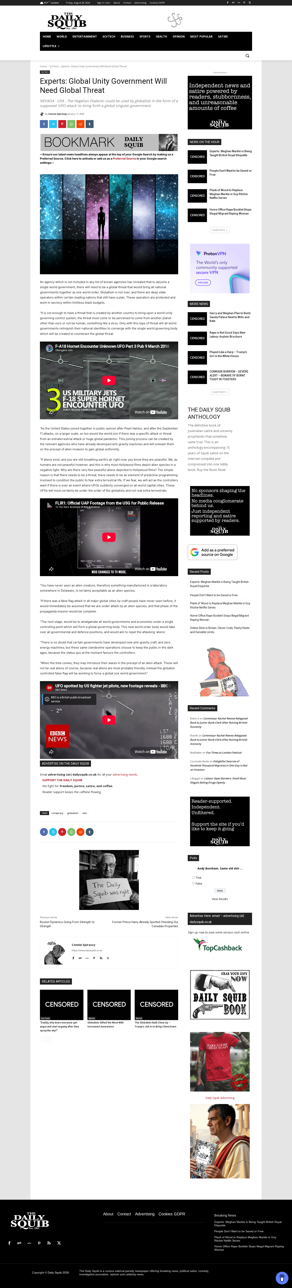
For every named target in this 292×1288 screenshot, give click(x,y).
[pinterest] (94, 957)
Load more (218, 230)
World (92, 1018)
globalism (72, 812)
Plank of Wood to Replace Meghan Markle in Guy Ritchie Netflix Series (229, 194)
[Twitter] (250, 3)
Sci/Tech (54, 66)
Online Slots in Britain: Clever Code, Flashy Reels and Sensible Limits (219, 630)
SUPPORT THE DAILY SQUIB (62, 780)
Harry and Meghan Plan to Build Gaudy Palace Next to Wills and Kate (230, 317)
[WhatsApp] (71, 124)
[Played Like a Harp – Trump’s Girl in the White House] (197, 358)
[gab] (80, 957)
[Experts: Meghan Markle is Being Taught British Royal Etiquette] (197, 157)
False (198, 883)
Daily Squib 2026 (58, 1272)
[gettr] (87, 957)
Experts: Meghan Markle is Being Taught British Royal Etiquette (219, 584)
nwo (84, 812)
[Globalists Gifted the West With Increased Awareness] (109, 1005)
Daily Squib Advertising (219, 1098)
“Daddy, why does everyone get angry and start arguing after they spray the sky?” (59, 1026)
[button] (247, 55)
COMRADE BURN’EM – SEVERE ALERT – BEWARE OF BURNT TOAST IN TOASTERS (229, 375)
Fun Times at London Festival (224, 752)
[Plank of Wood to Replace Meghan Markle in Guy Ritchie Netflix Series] (197, 196)
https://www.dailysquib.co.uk (87, 950)
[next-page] (48, 1039)
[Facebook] (227, 3)
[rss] (101, 957)
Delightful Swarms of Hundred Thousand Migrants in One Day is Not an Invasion (218, 765)
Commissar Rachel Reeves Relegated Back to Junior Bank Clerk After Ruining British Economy (219, 723)
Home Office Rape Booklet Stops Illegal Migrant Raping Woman (219, 617)
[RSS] (49, 1243)
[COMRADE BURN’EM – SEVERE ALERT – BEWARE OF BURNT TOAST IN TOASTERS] (197, 377)
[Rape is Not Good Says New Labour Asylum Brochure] (197, 338)
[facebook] (73, 957)
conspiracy (57, 812)
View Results (220, 899)
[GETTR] (239, 3)
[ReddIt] (80, 124)
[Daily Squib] (42, 114)
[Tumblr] (90, 124)
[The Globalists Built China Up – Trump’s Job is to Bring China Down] (156, 1005)
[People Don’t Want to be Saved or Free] (197, 176)
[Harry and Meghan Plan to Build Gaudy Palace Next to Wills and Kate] (197, 319)
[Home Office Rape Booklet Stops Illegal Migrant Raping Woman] (197, 215)
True (198, 877)
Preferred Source (125, 158)
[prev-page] (42, 1039)
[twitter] (107, 957)
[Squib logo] (71, 21)
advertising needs (125, 774)
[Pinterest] (244, 3)
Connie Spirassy (57, 113)
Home (43, 66)
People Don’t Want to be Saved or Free (214, 595)
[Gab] (233, 3)
